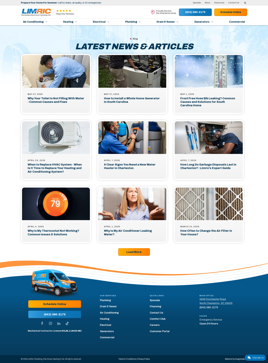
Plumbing (131, 21)
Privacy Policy (143, 359)
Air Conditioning (33, 21)
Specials (197, 3)
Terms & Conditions (127, 359)
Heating (68, 21)
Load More (134, 251)
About (207, 3)
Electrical (99, 21)
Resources (219, 3)
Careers (155, 325)
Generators (202, 21)
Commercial (237, 21)
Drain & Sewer (166, 21)
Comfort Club (158, 318)
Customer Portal (159, 331)
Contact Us (233, 3)
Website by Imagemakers (236, 359)
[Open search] (245, 3)
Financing (155, 306)
